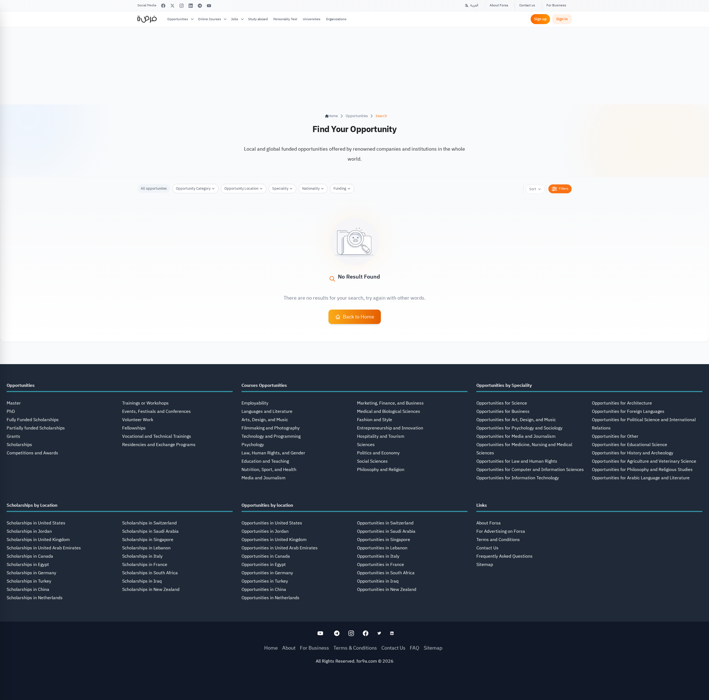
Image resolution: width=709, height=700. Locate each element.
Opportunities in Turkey (265, 581)
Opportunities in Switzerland (385, 523)
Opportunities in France (380, 564)
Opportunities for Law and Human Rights (516, 461)
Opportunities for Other (615, 436)
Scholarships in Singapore (147, 539)
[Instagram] (181, 5)
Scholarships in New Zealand (150, 589)
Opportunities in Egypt (264, 564)
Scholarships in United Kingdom (38, 539)
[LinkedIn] (190, 5)
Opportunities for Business (503, 411)
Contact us (527, 5)
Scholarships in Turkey (29, 581)
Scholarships (19, 444)
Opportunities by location (267, 505)
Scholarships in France (144, 564)
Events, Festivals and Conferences (156, 411)
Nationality (311, 188)
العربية (474, 5)
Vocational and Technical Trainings (156, 436)
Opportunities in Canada (266, 556)
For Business (556, 5)
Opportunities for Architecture (622, 403)
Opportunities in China (264, 589)
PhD (11, 411)
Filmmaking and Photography (271, 428)
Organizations (336, 19)
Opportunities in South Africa (386, 573)
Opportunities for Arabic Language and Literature (641, 478)
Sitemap (484, 564)
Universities (311, 19)
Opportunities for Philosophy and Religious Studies (642, 469)
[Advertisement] (354, 687)
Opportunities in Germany (267, 573)
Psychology (253, 444)
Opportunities (177, 19)
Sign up (540, 19)
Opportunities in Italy (378, 556)
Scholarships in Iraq (142, 581)
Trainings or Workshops (145, 403)
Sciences (366, 444)
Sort (532, 189)
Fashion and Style (374, 419)
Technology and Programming (271, 436)
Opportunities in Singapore (383, 539)
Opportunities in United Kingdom (274, 539)
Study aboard (258, 19)
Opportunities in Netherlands (270, 598)
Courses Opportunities (264, 385)
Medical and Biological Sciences (388, 411)
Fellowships (134, 428)
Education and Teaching (265, 461)
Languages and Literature (267, 411)
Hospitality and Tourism (380, 436)
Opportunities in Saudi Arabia (386, 531)
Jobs (234, 19)
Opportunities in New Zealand (386, 589)
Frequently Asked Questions (504, 556)
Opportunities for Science (501, 403)
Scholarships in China (28, 589)
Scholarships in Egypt (28, 564)
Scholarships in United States (36, 523)
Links (481, 505)
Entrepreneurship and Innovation (390, 428)
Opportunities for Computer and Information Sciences (530, 469)
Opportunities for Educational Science (629, 444)
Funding (339, 188)
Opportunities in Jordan (265, 531)
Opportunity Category (193, 188)
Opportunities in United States (272, 523)
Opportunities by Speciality (504, 385)
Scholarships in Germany (31, 573)
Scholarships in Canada (30, 556)
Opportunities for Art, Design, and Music (516, 419)
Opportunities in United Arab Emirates (280, 548)
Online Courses (209, 19)
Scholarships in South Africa (150, 573)
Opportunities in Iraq (378, 581)
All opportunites (154, 188)
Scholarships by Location (32, 505)
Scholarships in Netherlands (35, 598)
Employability (255, 403)
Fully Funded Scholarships (33, 419)
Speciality (280, 188)
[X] (172, 5)
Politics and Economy (378, 453)
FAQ (414, 648)
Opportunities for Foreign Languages (628, 411)
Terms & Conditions (355, 648)
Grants (13, 436)
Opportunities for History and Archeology (632, 453)
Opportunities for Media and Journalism (516, 436)
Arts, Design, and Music (265, 419)
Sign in (562, 19)
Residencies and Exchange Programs (159, 444)
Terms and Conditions (498, 539)
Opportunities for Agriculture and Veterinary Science (644, 461)
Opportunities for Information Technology (517, 478)
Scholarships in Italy (142, 556)
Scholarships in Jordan (29, 531)
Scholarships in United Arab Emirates (44, 548)
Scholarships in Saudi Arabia (150, 531)
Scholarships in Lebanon (146, 548)
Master (14, 403)
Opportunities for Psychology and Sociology (519, 428)
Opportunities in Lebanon (382, 548)
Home (271, 648)
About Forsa (499, 5)
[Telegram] (200, 5)
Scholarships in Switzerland (149, 523)
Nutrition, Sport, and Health (269, 469)
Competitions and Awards (32, 453)
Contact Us (487, 548)
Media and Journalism (264, 478)
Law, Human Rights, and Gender (273, 453)
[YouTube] (209, 5)
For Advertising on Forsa (500, 531)
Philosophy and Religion (380, 469)
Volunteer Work (137, 419)
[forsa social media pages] (320, 633)
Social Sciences (372, 461)
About (289, 648)
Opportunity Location (241, 188)
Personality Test (285, 19)
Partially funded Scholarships (36, 428)
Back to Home (358, 316)
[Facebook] (163, 5)
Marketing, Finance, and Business (390, 403)
